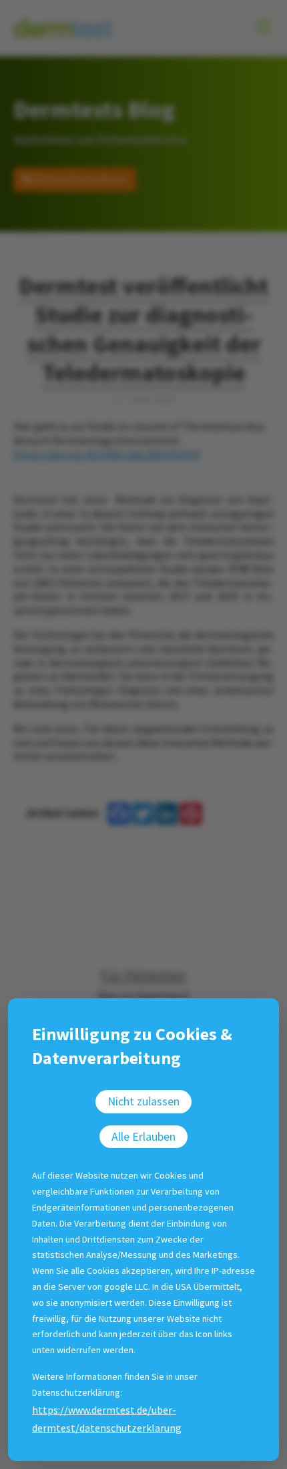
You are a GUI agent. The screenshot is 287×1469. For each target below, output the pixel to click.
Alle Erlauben (143, 1136)
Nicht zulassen (143, 1101)
